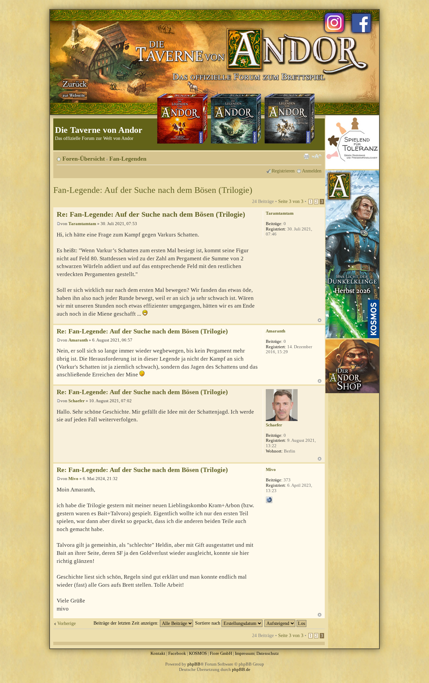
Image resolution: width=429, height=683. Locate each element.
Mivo (73, 478)
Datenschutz (267, 653)
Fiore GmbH (221, 653)
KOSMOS (198, 653)
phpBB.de (241, 669)
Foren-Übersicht (83, 158)
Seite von (290, 201)
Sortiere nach (208, 623)
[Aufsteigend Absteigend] (285, 623)
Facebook (177, 653)
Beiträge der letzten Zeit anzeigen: (127, 623)
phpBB (193, 664)
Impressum (244, 653)
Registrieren (283, 170)
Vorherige (66, 623)
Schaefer (76, 400)
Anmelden (311, 170)
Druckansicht (306, 156)
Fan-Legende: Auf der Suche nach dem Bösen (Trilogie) (152, 190)
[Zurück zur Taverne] (73, 88)
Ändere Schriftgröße (316, 156)
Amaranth (78, 340)
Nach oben (319, 320)
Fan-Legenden (127, 158)
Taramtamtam (82, 223)
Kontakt (157, 653)
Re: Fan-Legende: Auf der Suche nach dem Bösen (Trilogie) (151, 214)
